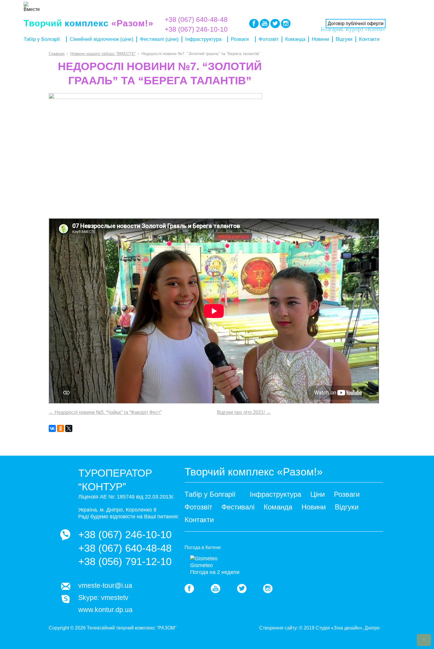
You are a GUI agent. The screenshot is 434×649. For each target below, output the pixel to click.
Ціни (317, 494)
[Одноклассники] (60, 428)
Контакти (369, 39)
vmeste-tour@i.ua (105, 585)
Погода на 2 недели (214, 572)
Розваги (240, 39)
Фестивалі (237, 507)
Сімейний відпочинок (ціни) (101, 39)
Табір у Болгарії (42, 39)
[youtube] (215, 588)
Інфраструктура (203, 39)
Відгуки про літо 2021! (244, 412)
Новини (320, 39)
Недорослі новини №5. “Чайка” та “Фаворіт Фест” (105, 412)
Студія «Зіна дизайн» (339, 627)
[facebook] (189, 588)
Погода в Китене (203, 547)
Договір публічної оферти (356, 23)
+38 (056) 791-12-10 (125, 561)
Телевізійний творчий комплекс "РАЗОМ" (132, 627)
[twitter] (242, 588)
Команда (295, 39)
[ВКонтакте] (52, 428)
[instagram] (268, 588)
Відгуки (344, 39)
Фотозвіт (269, 39)
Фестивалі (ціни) (159, 39)
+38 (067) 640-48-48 (196, 19)
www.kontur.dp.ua (105, 610)
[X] (68, 428)
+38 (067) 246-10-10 (125, 534)
